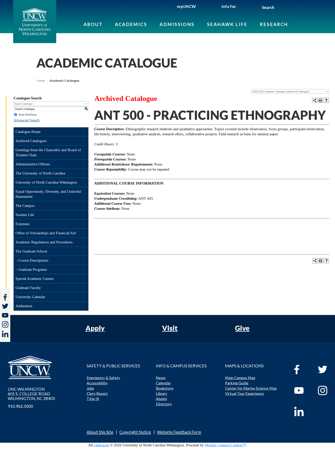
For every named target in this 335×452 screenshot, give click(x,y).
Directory (164, 404)
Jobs (90, 388)
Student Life (25, 215)
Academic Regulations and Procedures (44, 242)
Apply (95, 328)
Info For (228, 6)
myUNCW (186, 6)
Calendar (163, 383)
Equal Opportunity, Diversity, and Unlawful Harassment (48, 194)
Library (161, 393)
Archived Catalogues (31, 141)
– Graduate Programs (31, 269)
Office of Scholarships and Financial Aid (46, 233)
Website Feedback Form (179, 431)
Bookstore (165, 388)
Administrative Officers (33, 164)
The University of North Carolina (40, 173)
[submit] (278, 8)
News (161, 378)
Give (242, 328)
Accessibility (97, 383)
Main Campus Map (240, 378)
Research (274, 24)
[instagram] (5, 324)
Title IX (93, 398)
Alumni (161, 398)
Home (40, 80)
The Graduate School (31, 251)
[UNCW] (34, 21)
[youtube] (302, 390)
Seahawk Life (227, 24)
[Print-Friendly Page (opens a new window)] (320, 100)
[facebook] (302, 369)
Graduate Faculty (28, 288)
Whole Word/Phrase (27, 114)
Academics (131, 24)
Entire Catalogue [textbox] (24, 103)
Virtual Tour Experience (244, 393)
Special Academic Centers (35, 279)
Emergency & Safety (103, 378)
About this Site (100, 431)
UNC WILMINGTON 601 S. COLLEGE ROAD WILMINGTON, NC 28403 (31, 394)
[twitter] (5, 307)
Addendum (24, 306)
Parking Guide (236, 383)
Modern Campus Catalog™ (225, 445)
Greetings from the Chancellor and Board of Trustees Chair (48, 152)
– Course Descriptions (32, 260)
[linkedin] (302, 411)
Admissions (177, 24)
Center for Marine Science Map (251, 388)
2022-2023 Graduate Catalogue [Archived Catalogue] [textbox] (281, 91)
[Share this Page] (314, 100)
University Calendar (30, 297)
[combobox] (290, 91)
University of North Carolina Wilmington (46, 182)
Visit (170, 328)
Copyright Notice (135, 431)
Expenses (22, 224)
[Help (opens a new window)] (326, 100)
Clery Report (97, 393)
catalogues (101, 445)
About (93, 24)
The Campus (25, 206)
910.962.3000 (20, 406)
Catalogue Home (28, 132)
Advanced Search (27, 120)
